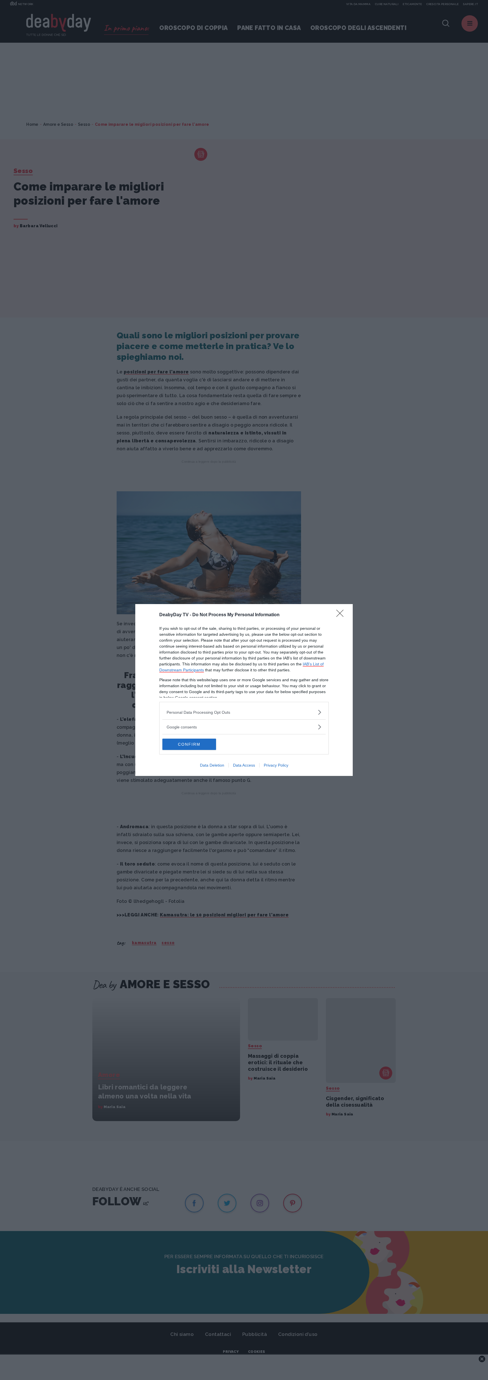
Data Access (244, 765)
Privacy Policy (276, 765)
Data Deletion (212, 765)
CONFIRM (189, 744)
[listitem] (244, 712)
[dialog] (244, 690)
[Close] (341, 615)
